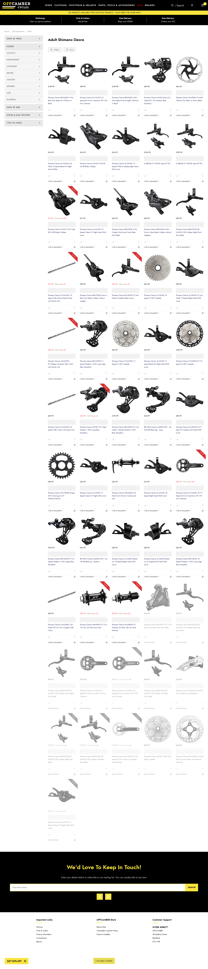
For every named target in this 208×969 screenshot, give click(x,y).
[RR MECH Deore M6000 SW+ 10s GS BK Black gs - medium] (93, 531)
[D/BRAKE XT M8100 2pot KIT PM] (157, 136)
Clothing (60, 5)
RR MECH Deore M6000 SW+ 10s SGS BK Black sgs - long (157, 428)
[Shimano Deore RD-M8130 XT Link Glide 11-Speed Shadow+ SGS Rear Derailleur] (125, 399)
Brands (150, 5)
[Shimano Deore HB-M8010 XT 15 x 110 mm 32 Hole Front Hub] (93, 597)
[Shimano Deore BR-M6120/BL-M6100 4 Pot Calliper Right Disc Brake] (61, 729)
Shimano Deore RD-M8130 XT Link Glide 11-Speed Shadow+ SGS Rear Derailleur (125, 430)
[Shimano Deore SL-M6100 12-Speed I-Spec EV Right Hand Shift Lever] (61, 795)
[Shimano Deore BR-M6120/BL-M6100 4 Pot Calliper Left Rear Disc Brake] (93, 729)
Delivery (39, 927)
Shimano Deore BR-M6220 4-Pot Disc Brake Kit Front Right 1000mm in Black (125, 100)
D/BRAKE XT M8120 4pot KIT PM (189, 164)
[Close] (25, 961)
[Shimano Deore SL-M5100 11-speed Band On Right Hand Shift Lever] (157, 333)
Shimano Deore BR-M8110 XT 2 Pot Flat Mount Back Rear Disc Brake (157, 626)
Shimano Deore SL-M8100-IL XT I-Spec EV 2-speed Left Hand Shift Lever (189, 430)
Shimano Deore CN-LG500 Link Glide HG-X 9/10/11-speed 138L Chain (61, 627)
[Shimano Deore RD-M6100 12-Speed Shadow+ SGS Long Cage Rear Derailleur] (189, 531)
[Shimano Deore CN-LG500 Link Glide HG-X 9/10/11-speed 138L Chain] (61, 597)
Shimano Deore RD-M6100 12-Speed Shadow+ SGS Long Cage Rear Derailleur (189, 562)
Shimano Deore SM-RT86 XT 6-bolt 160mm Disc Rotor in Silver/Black (189, 99)
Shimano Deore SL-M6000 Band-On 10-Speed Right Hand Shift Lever (125, 562)
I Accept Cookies (104, 961)
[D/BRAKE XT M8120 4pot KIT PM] (189, 136)
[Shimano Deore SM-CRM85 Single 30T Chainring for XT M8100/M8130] (61, 465)
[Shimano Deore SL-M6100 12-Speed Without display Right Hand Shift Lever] (125, 136)
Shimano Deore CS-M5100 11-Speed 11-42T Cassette (124, 362)
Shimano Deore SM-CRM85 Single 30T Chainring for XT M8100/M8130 (61, 496)
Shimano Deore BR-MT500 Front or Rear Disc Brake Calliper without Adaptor (93, 298)
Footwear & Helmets (82, 5)
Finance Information (44, 934)
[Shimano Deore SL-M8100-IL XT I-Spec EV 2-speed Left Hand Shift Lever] (189, 399)
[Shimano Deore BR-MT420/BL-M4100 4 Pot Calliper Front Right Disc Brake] (61, 663)
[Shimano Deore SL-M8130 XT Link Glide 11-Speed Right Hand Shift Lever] (189, 268)
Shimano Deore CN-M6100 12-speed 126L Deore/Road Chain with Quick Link (60, 298)
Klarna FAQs (101, 927)
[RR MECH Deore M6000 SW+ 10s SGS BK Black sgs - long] (157, 399)
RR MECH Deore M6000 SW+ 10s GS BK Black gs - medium (93, 560)
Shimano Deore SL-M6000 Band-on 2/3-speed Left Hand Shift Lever (157, 562)
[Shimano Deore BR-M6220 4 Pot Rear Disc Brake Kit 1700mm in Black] (61, 70)
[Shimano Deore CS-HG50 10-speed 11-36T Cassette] (157, 268)
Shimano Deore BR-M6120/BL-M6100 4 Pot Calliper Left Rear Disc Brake (92, 759)
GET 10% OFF (14, 961)
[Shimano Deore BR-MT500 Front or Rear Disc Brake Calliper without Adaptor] (93, 268)
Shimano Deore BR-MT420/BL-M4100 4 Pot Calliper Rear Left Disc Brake (188, 627)
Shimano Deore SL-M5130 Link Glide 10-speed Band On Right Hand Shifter (60, 166)
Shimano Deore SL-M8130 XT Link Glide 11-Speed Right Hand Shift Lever (189, 298)
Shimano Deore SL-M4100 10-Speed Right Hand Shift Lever (156, 494)
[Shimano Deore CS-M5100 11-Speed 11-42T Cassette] (125, 333)
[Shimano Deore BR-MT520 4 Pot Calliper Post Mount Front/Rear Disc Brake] (125, 202)
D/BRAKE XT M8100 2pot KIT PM (157, 164)
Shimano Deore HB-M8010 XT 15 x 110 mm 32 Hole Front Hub (93, 626)
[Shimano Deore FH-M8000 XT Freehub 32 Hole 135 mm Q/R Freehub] (125, 597)
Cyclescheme (41, 938)
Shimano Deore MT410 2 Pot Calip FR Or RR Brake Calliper (61, 230)
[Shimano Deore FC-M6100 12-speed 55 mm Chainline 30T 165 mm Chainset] (125, 663)
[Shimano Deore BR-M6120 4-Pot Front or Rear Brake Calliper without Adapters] (157, 202)
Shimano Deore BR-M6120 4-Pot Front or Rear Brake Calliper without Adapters (157, 232)
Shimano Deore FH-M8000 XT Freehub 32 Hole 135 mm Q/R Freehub (124, 627)
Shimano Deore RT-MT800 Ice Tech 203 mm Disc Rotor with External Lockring (189, 759)
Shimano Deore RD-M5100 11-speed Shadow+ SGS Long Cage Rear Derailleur (92, 364)
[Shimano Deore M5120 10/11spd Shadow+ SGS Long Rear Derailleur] (93, 399)
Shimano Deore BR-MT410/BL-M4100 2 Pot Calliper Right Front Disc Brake (188, 232)
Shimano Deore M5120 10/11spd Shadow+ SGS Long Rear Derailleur (93, 430)
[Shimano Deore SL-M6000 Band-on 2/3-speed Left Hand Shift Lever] (157, 531)
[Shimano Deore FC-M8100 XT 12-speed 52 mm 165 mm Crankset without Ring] (125, 729)
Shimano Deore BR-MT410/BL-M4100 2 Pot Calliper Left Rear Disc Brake (156, 693)
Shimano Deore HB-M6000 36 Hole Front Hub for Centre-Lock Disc (124, 496)
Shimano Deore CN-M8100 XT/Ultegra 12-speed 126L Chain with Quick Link (60, 364)
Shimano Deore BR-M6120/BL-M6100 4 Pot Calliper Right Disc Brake (60, 759)
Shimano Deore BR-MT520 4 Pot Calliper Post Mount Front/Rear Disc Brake (124, 232)
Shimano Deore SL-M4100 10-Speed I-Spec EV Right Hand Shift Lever (93, 232)
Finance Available (103, 934)
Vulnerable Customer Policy (107, 931)
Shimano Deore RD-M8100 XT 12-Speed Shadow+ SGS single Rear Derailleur (61, 562)
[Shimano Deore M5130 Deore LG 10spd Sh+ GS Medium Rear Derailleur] (157, 70)
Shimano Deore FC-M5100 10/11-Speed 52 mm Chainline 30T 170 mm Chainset (189, 496)
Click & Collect (42, 931)
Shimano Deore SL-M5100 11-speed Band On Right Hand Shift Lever (156, 364)
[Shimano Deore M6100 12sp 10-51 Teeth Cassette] (157, 729)
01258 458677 (160, 927)
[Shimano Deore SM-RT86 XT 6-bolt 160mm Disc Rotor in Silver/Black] (189, 70)
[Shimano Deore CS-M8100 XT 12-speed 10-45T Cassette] (189, 333)
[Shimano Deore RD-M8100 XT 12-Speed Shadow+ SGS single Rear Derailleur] (61, 531)
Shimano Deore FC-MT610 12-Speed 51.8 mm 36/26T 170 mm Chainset (93, 693)
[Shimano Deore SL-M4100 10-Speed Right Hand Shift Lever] (157, 465)
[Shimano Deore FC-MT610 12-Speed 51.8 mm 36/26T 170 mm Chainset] (93, 663)
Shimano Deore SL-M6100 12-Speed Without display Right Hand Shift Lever (125, 166)
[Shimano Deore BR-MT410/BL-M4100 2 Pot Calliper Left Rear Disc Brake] (157, 663)
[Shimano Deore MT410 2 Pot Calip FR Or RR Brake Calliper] (61, 202)
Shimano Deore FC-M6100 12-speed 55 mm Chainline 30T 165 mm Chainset (124, 693)
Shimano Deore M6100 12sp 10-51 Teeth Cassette (157, 757)
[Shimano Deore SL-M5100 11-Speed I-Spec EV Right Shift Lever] (93, 465)
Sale (140, 5)
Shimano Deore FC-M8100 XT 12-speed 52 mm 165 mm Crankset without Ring (125, 759)
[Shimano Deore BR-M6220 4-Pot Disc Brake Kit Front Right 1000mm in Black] (125, 70)
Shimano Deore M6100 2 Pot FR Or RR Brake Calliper (92, 165)
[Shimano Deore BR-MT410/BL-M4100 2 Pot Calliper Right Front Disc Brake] (189, 202)
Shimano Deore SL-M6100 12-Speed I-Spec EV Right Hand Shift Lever (61, 825)
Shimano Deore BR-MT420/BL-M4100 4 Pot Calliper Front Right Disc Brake (60, 693)
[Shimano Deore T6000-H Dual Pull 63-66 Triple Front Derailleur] (189, 663)
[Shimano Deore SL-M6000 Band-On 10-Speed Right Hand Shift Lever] (125, 531)
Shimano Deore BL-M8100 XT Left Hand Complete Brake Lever (125, 296)
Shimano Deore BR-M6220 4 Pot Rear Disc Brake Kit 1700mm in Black (60, 100)
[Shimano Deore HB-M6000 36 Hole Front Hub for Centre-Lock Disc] (125, 465)
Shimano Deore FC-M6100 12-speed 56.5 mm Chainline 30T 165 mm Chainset (93, 100)
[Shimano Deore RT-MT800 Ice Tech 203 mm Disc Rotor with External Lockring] (189, 729)
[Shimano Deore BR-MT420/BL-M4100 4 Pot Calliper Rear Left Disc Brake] (189, 597)
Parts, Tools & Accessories (116, 5)
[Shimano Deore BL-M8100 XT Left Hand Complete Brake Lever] (125, 268)
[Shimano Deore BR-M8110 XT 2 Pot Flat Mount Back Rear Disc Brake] (157, 597)
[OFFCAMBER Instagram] (108, 897)
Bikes (48, 5)
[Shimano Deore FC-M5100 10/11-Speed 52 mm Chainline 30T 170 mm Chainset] (189, 465)
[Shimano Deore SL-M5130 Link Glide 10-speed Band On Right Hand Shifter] (61, 136)
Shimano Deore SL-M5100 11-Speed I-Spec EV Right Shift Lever (93, 494)
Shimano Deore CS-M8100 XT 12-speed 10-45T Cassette (189, 362)
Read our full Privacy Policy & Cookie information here (104, 954)
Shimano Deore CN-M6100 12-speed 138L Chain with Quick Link (61, 428)
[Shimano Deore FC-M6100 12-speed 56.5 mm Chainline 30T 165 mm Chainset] (93, 70)
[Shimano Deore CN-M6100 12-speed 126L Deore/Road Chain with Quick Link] (61, 268)
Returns (39, 942)
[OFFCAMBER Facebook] (100, 897)
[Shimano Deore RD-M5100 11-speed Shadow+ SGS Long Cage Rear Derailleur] (93, 333)
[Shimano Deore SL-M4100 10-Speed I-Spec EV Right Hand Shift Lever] (93, 202)
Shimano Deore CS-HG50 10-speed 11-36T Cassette (155, 296)
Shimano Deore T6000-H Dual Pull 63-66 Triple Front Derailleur (189, 692)
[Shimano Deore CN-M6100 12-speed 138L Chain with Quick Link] (61, 399)
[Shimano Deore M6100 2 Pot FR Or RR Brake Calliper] (93, 136)
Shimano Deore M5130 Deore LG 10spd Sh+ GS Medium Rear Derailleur (157, 100)
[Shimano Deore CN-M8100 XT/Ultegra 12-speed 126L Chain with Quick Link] (61, 333)
